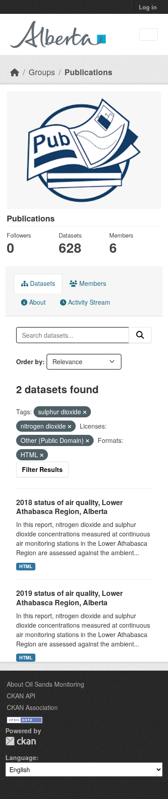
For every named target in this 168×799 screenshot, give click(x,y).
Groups (42, 71)
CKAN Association (32, 707)
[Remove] (84, 412)
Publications (88, 71)
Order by (29, 361)
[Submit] (140, 335)
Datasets (41, 283)
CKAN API (21, 695)
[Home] (14, 71)
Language (20, 757)
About (36, 302)
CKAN (20, 741)
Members (92, 283)
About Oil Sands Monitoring (45, 684)
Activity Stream (88, 302)
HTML (25, 566)
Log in (148, 7)
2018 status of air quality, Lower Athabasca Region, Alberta (69, 507)
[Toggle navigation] (148, 34)
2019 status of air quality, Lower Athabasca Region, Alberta (69, 598)
